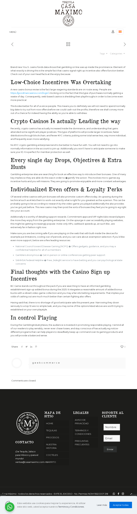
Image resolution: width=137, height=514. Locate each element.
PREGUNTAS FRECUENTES (82, 443)
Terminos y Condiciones (71, 506)
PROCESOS (52, 437)
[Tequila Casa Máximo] (68, 13)
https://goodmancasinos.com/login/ (30, 93)
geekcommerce (46, 362)
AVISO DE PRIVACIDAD (82, 422)
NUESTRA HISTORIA (51, 446)
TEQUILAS (51, 430)
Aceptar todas (120, 505)
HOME (49, 423)
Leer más (102, 505)
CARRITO (51, 462)
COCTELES (52, 455)
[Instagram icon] (123, 493)
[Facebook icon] (118, 493)
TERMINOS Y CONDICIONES (83, 432)
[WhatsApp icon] (114, 493)
